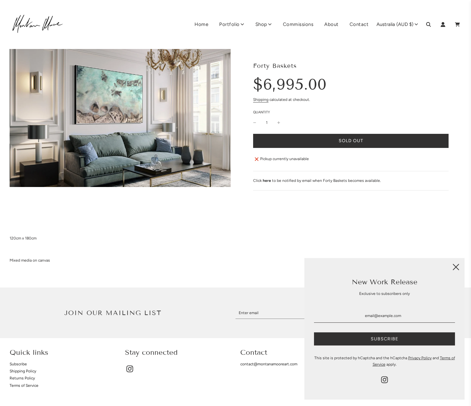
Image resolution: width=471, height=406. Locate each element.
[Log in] (443, 24)
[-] (254, 122)
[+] (278, 122)
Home (201, 24)
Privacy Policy (420, 358)
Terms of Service (24, 385)
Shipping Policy (23, 371)
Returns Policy (22, 378)
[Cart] (458, 24)
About (331, 24)
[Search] (428, 24)
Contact (359, 24)
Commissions (298, 24)
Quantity (261, 112)
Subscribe (18, 364)
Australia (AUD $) (394, 24)
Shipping (261, 99)
